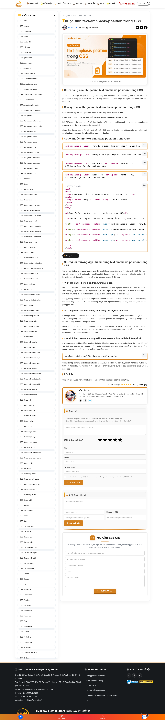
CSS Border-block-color (28, 195)
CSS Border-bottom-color (29, 258)
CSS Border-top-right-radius (30, 484)
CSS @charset (25, 52)
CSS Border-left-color (27, 405)
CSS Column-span (26, 563)
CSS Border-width (26, 500)
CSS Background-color (28, 137)
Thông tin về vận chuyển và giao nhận (102, 695)
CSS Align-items (26, 63)
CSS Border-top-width (28, 495)
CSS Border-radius (27, 421)
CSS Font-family (26, 626)
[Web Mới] (80, 400)
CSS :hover (24, 37)
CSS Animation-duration (28, 84)
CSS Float (23, 621)
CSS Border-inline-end (28, 347)
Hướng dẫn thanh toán (96, 690)
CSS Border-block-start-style (30, 231)
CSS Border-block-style (28, 242)
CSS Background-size (28, 173)
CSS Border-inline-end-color (30, 353)
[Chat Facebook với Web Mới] (20, 717)
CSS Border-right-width (28, 442)
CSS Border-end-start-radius (30, 300)
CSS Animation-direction (28, 79)
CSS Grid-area (25, 647)
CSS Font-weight (26, 642)
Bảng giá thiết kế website (97, 676)
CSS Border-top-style (27, 489)
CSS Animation (25, 68)
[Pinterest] (134, 675)
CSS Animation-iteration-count (31, 94)
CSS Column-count (27, 526)
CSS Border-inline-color (28, 342)
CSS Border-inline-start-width (30, 384)
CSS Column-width (27, 568)
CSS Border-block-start (28, 221)
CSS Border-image (27, 305)
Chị (116, 512)
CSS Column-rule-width (28, 558)
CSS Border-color (26, 289)
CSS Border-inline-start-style (30, 379)
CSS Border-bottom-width (29, 279)
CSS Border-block (26, 189)
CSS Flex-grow (25, 605)
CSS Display (24, 579)
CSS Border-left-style (27, 410)
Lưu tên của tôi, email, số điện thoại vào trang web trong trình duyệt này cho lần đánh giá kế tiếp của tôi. (101, 477)
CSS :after (23, 21)
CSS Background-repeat (29, 168)
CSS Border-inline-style (28, 389)
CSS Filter (23, 584)
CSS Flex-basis (25, 589)
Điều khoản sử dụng (95, 681)
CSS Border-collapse (27, 284)
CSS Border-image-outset (29, 310)
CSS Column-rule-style (28, 553)
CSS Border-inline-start (28, 368)
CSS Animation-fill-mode (28, 89)
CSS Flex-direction (26, 595)
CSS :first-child (25, 31)
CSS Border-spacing (27, 447)
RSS (88, 700)
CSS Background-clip (27, 131)
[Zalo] (90, 400)
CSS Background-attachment (30, 121)
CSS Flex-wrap (25, 616)
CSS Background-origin (28, 147)
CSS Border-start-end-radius (30, 453)
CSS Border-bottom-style (29, 274)
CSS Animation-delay (27, 73)
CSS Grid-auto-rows (27, 658)
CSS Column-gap (26, 537)
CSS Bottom (24, 505)
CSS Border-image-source (29, 326)
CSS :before (24, 26)
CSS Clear (24, 516)
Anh (110, 512)
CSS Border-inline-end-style (30, 358)
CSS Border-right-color (28, 431)
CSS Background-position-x (30, 158)
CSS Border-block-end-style (30, 210)
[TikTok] (140, 675)
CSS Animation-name (27, 100)
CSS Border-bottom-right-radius (31, 268)
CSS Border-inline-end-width (30, 363)
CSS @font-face (26, 58)
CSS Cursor (24, 574)
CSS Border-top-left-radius (29, 479)
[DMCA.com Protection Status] (146, 682)
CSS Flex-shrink (26, 611)
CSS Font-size (25, 632)
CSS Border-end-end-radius (30, 295)
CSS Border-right (26, 426)
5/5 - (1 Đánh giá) (140, 385)
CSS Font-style (25, 637)
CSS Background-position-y (30, 163)
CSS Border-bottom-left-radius (31, 263)
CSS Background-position (29, 152)
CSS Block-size (25, 179)
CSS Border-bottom (27, 252)
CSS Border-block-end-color (30, 205)
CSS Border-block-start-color (30, 226)
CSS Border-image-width (29, 331)
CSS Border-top (25, 468)
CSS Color (24, 521)
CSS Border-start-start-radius (30, 458)
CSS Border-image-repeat (29, 316)
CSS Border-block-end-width (30, 216)
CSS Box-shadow (26, 510)
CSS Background (26, 116)
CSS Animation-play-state (29, 105)
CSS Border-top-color (27, 474)
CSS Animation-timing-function (31, 110)
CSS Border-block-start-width (30, 237)
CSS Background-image (28, 142)
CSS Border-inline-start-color (30, 374)
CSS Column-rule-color (28, 547)
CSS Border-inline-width (28, 395)
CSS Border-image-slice (28, 321)
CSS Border (24, 184)
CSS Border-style (26, 463)
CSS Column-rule (26, 542)
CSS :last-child (25, 42)
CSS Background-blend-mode (31, 126)
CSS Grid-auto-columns (28, 653)
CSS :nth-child (25, 47)
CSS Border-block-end (28, 200)
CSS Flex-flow (25, 600)
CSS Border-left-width (28, 416)
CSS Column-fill (25, 532)
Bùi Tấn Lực (72, 27)
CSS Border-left (25, 400)
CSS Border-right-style (28, 437)
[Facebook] (85, 400)
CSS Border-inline (26, 337)
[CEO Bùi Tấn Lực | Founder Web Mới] (70, 395)
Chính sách (91, 685)
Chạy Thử (70, 256)
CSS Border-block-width (28, 247)
